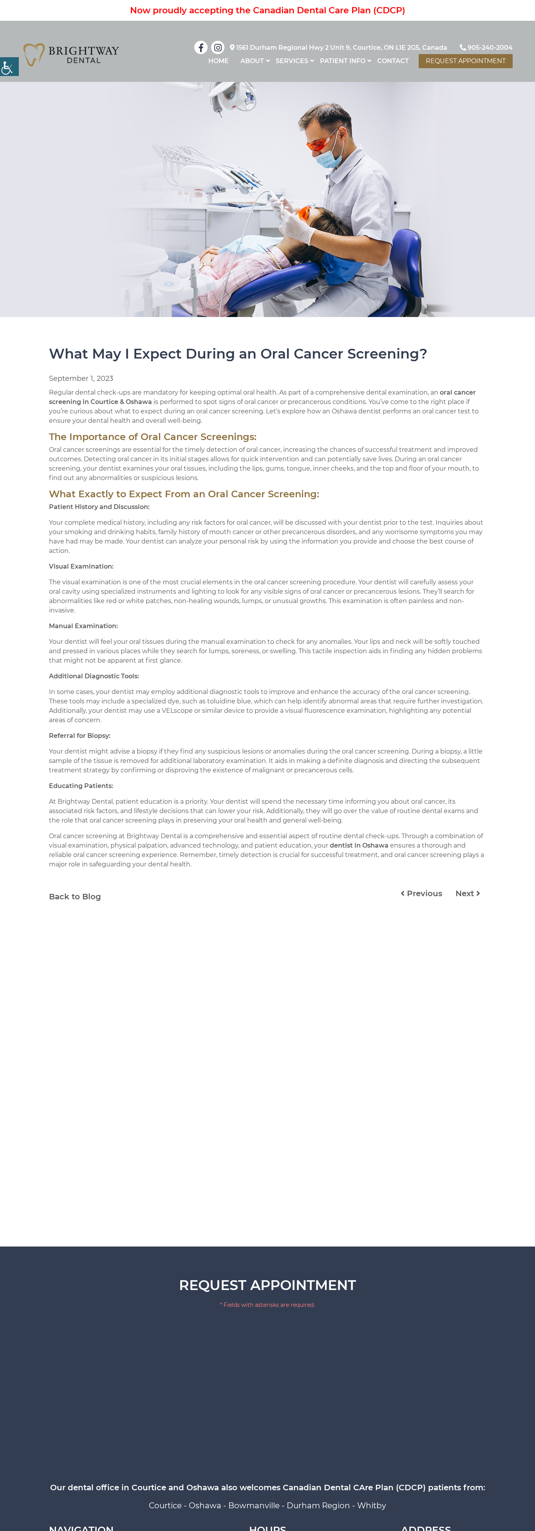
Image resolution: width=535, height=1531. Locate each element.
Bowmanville (254, 1505)
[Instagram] (217, 47)
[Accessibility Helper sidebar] (9, 66)
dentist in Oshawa (359, 845)
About (252, 61)
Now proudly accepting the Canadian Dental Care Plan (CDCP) (267, 10)
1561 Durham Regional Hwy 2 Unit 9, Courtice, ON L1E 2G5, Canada (341, 47)
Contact (393, 61)
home (218, 61)
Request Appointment (466, 61)
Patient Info (342, 61)
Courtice (165, 1505)
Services (292, 61)
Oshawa (205, 1505)
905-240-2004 (489, 47)
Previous (423, 893)
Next (465, 893)
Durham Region (318, 1505)
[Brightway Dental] (71, 54)
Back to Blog (75, 896)
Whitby (371, 1505)
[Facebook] (201, 47)
